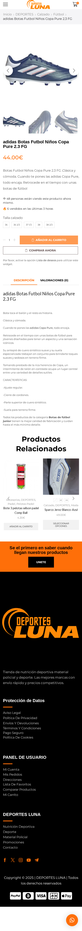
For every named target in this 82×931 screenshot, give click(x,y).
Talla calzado (13, 218)
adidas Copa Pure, (41, 327)
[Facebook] (5, 860)
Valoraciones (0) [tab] (54, 280)
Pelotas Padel (25, 503)
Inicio (7, 14)
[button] (5, 4)
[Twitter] (13, 860)
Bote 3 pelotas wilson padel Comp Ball (21, 510)
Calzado (43, 14)
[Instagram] (21, 860)
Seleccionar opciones (61, 524)
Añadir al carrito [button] (21, 526)
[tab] (24, 280)
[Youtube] (29, 860)
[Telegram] (37, 860)
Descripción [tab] (24, 280)
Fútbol (58, 14)
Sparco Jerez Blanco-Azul (61, 509)
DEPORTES (24, 14)
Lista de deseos (46, 260)
